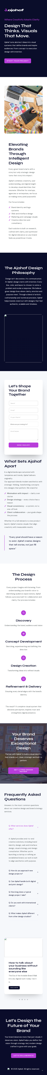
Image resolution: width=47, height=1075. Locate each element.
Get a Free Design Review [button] (24, 770)
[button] (23, 947)
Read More (14, 987)
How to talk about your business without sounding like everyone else (23, 967)
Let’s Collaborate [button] (23, 1055)
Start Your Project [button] (18, 61)
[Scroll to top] (42, 1070)
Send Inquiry (23, 445)
